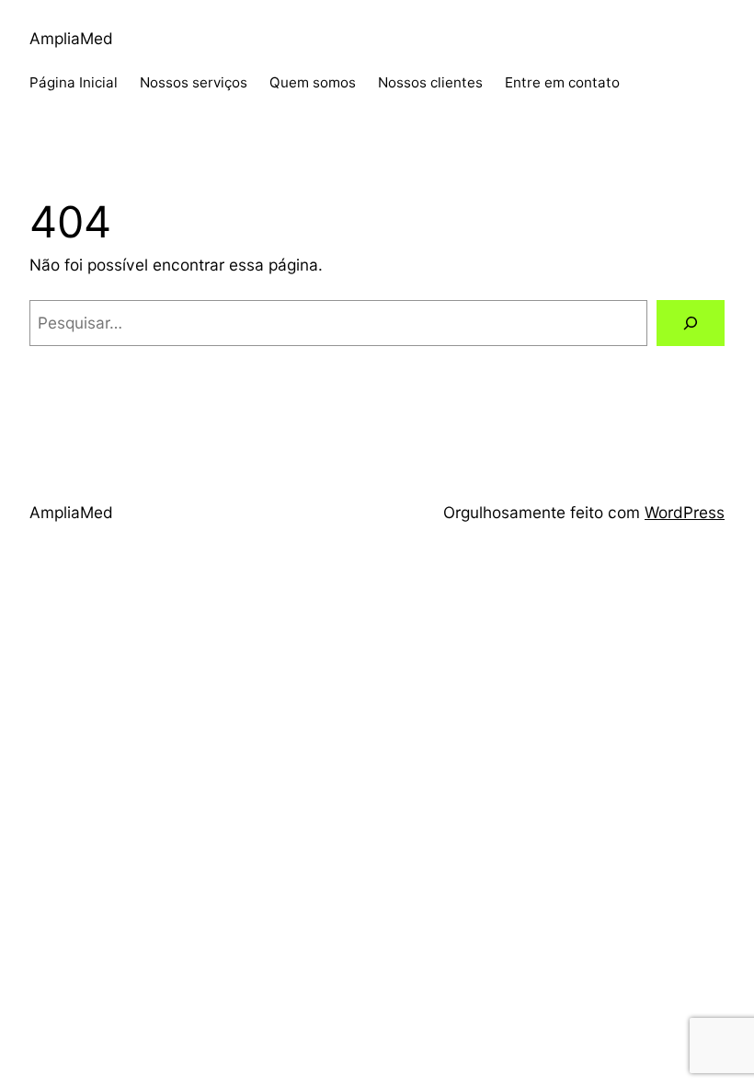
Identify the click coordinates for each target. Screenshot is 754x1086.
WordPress (685, 512)
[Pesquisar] (691, 323)
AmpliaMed (71, 38)
